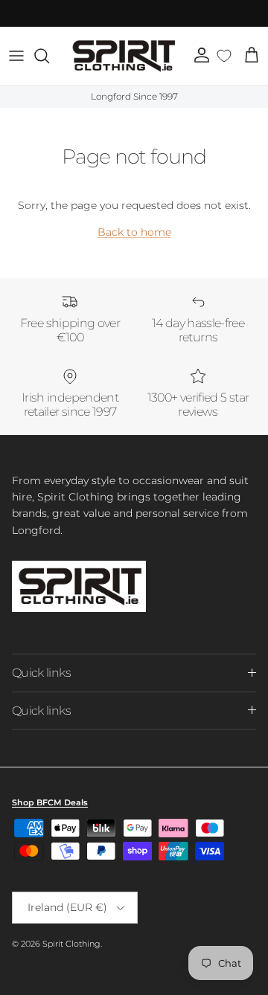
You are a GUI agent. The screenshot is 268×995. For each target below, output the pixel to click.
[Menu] (16, 55)
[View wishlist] (224, 56)
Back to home (134, 232)
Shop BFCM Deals (50, 802)
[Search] (49, 55)
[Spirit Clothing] (123, 55)
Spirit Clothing (71, 943)
